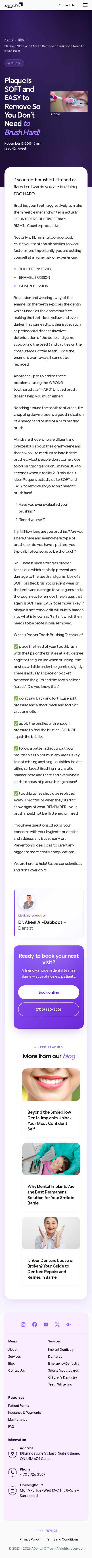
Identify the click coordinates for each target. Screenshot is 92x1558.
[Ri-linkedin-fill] (46, 1324)
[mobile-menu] (85, 5)
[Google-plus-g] (69, 1324)
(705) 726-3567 (49, 1009)
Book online (48, 992)
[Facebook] (34, 1324)
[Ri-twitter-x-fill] (57, 1324)
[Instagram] (23, 1324)
